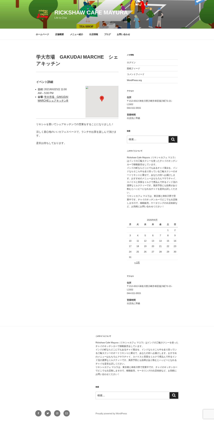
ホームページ (42, 34)
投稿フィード (133, 68)
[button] (102, 99)
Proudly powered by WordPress (111, 413)
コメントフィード (135, 74)
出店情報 (93, 34)
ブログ (107, 34)
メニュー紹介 (76, 34)
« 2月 (137, 262)
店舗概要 (59, 34)
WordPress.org (134, 80)
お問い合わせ (123, 34)
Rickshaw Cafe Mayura (91, 12)
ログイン (131, 62)
